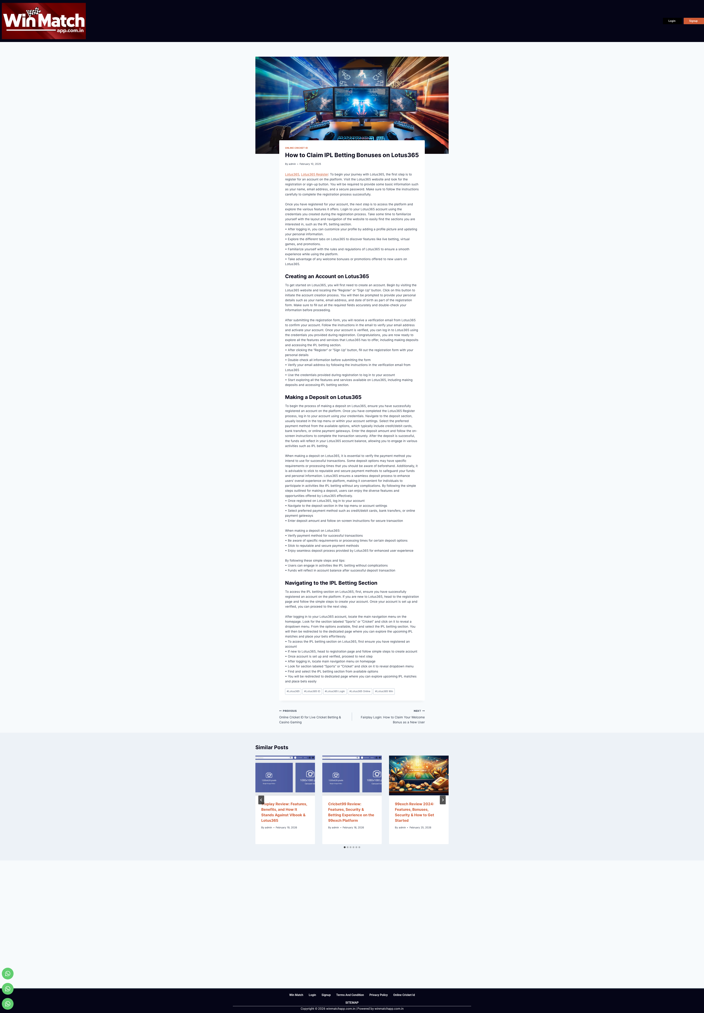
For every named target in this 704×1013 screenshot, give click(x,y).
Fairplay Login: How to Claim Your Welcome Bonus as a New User (393, 716)
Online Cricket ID (296, 147)
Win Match (296, 995)
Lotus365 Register (314, 174)
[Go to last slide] (261, 800)
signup (326, 995)
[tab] (345, 847)
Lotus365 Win (384, 691)
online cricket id (404, 995)
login (312, 995)
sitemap (352, 1002)
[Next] (443, 800)
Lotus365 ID (312, 691)
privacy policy (378, 995)
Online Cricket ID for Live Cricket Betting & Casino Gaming (310, 716)
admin (292, 163)
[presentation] (285, 775)
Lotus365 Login (335, 691)
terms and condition (350, 995)
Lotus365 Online (359, 691)
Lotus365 (292, 174)
